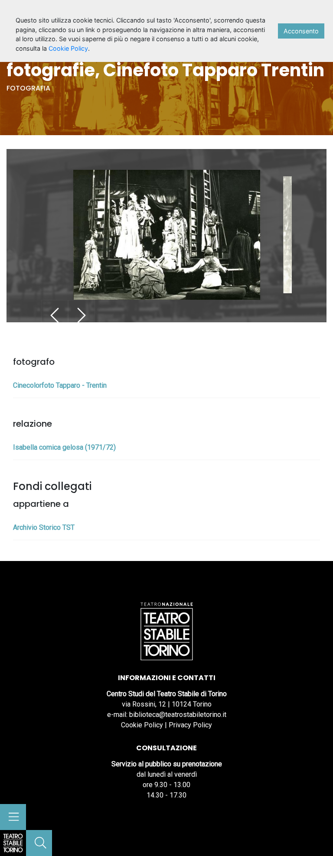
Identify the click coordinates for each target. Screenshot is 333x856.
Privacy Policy (190, 725)
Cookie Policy (142, 725)
